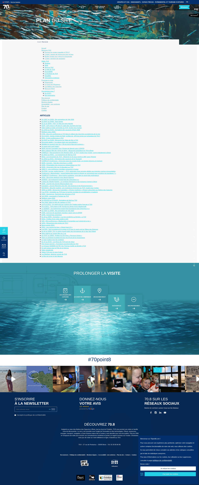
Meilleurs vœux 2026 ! (48, 132)
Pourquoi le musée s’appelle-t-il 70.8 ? (57, 52)
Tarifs (4, 232)
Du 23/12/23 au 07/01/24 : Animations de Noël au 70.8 (59, 200)
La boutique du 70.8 (51, 73)
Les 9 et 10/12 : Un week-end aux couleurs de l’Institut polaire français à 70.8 (66, 204)
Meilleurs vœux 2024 (48, 198)
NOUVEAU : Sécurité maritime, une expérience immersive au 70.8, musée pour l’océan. (70, 188)
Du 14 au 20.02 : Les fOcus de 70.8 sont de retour (58, 242)
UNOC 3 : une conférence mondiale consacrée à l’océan (59, 169)
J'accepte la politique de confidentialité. (31, 415)
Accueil (39, 41)
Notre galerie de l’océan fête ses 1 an (53, 233)
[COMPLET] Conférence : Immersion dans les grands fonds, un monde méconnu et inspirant (71, 161)
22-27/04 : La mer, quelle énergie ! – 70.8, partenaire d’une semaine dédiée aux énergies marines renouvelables (78, 171)
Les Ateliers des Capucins (53, 86)
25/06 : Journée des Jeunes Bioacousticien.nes (56, 184)
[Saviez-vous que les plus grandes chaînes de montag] (92, 379)
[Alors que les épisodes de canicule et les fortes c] (145, 379)
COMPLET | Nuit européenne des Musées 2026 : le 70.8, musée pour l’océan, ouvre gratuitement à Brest (76, 152)
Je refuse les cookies (168, 468)
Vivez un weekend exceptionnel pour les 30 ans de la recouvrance (63, 237)
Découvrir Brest (50, 88)
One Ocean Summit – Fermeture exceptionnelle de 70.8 (59, 244)
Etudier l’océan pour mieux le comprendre (58, 56)
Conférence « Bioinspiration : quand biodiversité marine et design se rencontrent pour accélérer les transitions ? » (78, 173)
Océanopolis (49, 82)
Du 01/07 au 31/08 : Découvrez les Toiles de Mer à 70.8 (59, 140)
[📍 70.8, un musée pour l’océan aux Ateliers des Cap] (39, 379)
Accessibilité (49, 71)
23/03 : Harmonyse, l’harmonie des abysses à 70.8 (58, 194)
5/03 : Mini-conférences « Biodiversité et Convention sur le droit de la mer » (66, 221)
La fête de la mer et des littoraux (52, 256)
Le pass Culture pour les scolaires (52, 239)
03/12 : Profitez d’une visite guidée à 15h (54, 219)
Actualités (48, 75)
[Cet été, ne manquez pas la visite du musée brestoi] (172, 379)
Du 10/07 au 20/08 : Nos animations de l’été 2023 (57, 210)
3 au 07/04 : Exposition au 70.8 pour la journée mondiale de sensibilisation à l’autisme (69, 192)
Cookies (44, 110)
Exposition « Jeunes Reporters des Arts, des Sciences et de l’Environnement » (67, 186)
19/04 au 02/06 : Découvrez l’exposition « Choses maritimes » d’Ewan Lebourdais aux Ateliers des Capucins (76, 190)
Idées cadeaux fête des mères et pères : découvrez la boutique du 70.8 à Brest (67, 150)
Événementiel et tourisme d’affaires (169, 2)
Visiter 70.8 (82, 7)
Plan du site (45, 106)
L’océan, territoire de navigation (55, 58)
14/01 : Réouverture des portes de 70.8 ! (54, 223)
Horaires (4, 240)
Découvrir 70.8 (64, 7)
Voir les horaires (15, 2)
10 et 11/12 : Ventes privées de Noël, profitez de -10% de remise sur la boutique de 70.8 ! (70, 136)
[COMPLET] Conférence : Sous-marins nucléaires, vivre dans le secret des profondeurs (70, 175)
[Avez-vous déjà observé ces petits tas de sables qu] (13, 379)
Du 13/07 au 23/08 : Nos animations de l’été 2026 (57, 119)
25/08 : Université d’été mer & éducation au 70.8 (57, 167)
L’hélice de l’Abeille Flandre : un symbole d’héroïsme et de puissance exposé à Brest (69, 181)
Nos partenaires (50, 95)
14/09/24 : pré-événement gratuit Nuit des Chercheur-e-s (60, 179)
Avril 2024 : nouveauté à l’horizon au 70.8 (55, 196)
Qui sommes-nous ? (117, 7)
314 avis (91, 406)
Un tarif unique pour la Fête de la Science (55, 248)
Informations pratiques (52, 78)
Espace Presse (148, 2)
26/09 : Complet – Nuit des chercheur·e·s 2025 (56, 163)
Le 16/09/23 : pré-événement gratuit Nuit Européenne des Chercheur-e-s (65, 208)
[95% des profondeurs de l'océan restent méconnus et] (66, 379)
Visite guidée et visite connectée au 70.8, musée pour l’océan (61, 128)
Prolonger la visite (100, 7)
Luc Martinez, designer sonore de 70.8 (54, 254)
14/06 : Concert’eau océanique (51, 215)
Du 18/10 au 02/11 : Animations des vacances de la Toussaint (61, 159)
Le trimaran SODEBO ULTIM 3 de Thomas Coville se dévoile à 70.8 (63, 246)
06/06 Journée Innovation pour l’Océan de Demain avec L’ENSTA (62, 148)
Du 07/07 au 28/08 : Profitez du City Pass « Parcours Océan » (61, 235)
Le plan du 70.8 (50, 69)
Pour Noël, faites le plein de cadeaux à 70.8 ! (56, 202)
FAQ (4, 255)
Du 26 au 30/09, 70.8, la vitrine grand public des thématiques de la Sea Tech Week (68, 231)
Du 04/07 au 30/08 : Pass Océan (52, 121)
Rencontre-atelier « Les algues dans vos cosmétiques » (59, 142)
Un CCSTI (48, 93)
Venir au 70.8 (49, 67)
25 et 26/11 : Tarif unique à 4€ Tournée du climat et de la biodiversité (63, 206)
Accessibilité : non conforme (50, 104)
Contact (3, 247)
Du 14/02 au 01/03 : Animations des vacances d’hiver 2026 (60, 130)
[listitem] (13, 379)
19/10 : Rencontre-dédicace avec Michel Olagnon (57, 177)
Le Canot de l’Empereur (52, 84)
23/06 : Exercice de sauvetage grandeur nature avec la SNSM (61, 213)
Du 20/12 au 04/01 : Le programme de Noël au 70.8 (58, 154)
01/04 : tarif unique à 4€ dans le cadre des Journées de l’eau (61, 125)
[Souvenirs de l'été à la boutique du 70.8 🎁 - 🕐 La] (119, 379)
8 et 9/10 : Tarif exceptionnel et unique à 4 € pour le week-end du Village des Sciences (69, 229)
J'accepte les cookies (170, 474)
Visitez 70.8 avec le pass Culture (52, 252)
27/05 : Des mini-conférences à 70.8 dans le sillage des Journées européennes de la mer (70, 134)
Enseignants (136, 2)
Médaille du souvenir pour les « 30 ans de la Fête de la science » (62, 144)
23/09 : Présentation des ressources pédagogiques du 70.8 (60, 165)
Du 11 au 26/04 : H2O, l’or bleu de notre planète (57, 123)
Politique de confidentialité (50, 100)
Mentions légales (47, 102)
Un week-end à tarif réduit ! (50, 146)
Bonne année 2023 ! (48, 225)
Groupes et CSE (123, 2)
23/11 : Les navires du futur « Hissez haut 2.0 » (56, 227)
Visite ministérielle (47, 250)
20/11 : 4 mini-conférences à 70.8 (52, 138)
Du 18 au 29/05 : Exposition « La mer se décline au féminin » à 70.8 (63, 217)
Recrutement (45, 98)
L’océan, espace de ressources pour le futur (59, 54)
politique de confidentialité (162, 460)
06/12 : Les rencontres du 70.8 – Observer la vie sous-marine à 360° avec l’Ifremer (68, 157)
